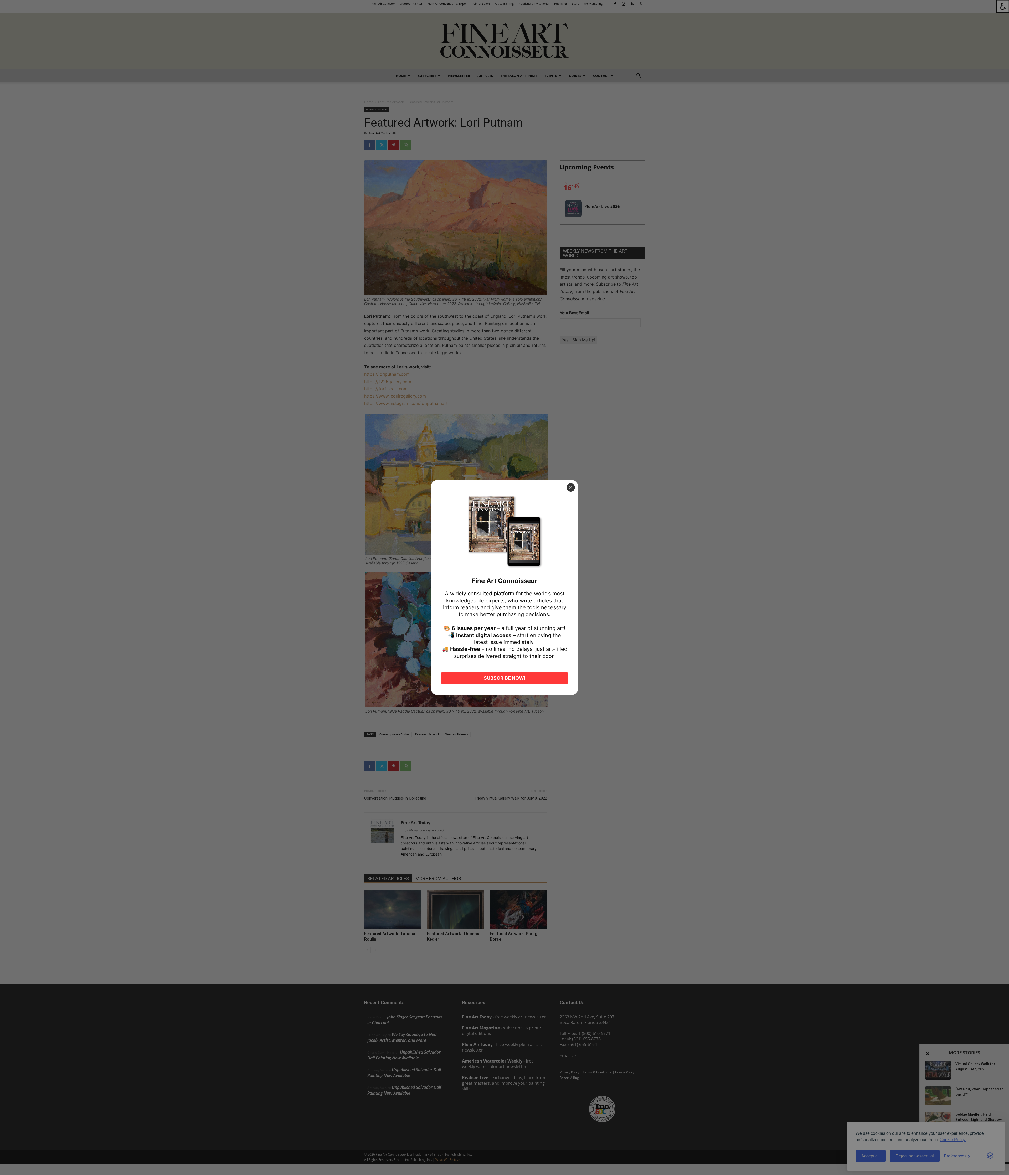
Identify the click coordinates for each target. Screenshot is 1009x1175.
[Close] (571, 487)
